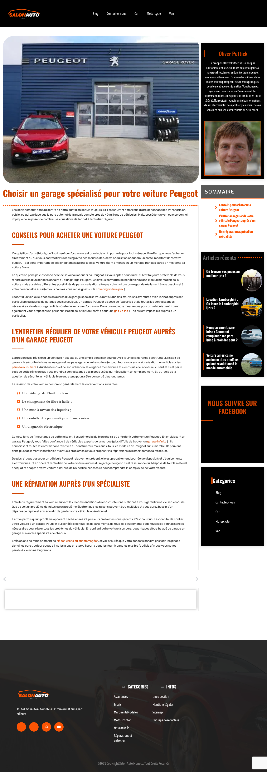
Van (171, 13)
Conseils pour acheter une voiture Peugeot (235, 207)
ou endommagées (77, 541)
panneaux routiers (24, 367)
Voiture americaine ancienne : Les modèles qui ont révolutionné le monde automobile (222, 361)
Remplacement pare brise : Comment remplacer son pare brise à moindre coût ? (222, 333)
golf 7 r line (121, 311)
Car (137, 13)
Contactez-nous (116, 13)
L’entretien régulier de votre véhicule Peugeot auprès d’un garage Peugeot (237, 220)
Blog (95, 13)
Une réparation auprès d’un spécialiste (236, 234)
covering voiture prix (109, 289)
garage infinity (156, 441)
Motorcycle (154, 13)
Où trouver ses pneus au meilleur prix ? (223, 273)
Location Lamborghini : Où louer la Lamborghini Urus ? (222, 303)
